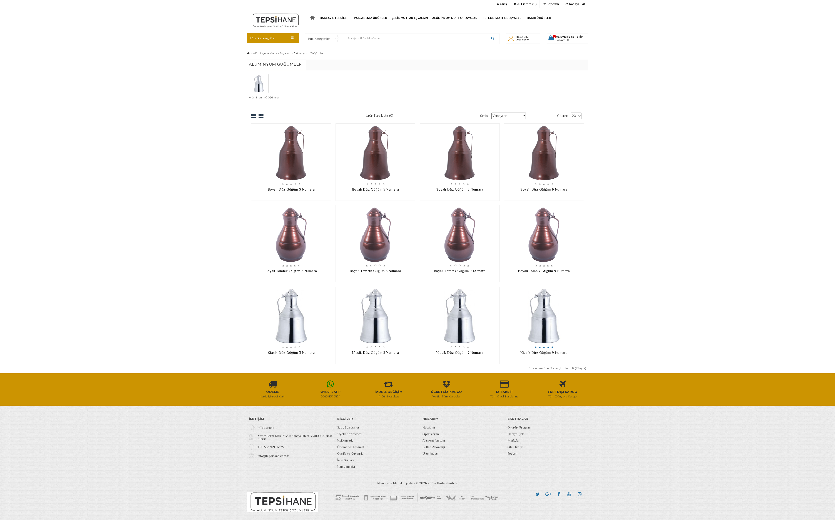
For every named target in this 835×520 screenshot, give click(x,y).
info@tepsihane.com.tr (273, 456)
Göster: (562, 116)
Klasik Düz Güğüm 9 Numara (544, 353)
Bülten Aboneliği (434, 447)
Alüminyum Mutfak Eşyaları (455, 18)
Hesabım (429, 427)
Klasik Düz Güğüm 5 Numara (375, 353)
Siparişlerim (431, 434)
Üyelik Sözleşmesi (349, 434)
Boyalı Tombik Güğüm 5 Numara (375, 271)
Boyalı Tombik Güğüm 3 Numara (291, 271)
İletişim (512, 453)
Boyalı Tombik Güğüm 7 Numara (460, 271)
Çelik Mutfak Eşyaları (410, 18)
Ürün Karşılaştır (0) (379, 116)
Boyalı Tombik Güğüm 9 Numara (544, 271)
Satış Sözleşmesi (348, 427)
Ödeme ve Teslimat (350, 447)
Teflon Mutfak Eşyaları (503, 18)
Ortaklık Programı (520, 427)
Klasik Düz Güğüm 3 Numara (291, 353)
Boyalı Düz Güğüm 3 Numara (291, 189)
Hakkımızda (345, 440)
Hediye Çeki (516, 434)
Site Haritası (516, 447)
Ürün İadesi (430, 453)
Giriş (503, 4)
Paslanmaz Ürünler (370, 18)
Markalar (514, 440)
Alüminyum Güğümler (309, 53)
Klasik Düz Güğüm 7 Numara (459, 353)
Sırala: (484, 116)
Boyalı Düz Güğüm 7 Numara (459, 189)
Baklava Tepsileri (335, 18)
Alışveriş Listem (434, 440)
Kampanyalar (346, 466)
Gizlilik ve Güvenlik (350, 453)
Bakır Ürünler (539, 18)
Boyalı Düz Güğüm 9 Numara (544, 189)
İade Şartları (345, 460)
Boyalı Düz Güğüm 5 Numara (375, 189)
